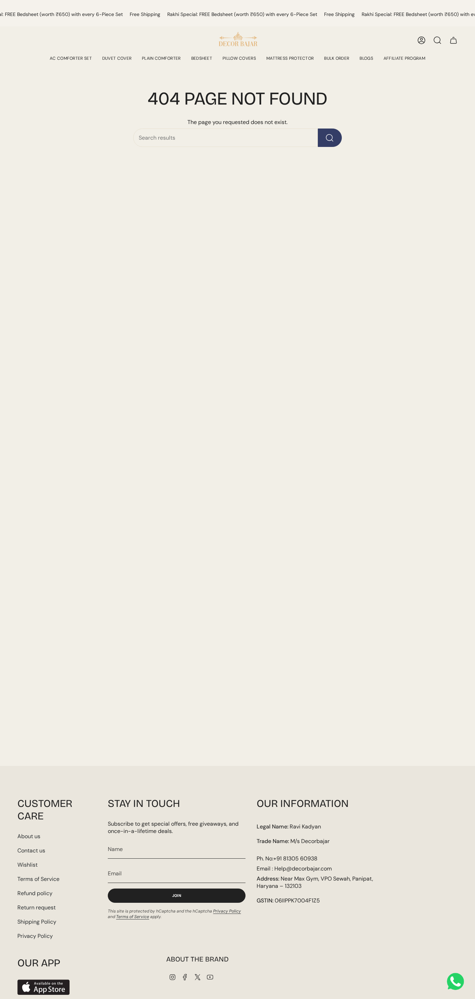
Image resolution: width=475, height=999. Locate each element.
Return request (36, 907)
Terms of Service (38, 879)
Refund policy (35, 893)
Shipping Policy (36, 921)
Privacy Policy (35, 936)
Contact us (31, 850)
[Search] (330, 138)
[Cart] (453, 40)
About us (28, 836)
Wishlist (27, 864)
